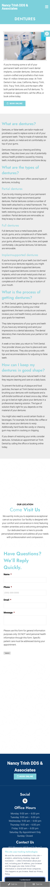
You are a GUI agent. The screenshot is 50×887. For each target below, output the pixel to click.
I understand (25, 880)
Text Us (38, 884)
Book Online (15, 103)
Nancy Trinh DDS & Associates (15, 6)
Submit (7, 653)
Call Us (14, 884)
